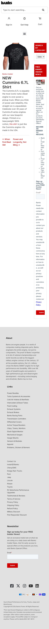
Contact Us (11, 461)
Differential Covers (14, 422)
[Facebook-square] (12, 586)
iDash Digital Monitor (15, 431)
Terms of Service (13, 499)
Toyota (9, 487)
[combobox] (24, 10)
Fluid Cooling (12, 406)
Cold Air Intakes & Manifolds (18, 400)
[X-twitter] (18, 586)
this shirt (13, 124)
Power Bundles (13, 393)
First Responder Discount (17, 515)
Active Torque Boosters (16, 425)
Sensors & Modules (14, 441)
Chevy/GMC (11, 468)
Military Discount (13, 512)
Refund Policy (12, 508)
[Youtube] (31, 586)
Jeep (9, 477)
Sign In (9, 25)
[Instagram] (24, 586)
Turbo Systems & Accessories (18, 396)
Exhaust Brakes (13, 412)
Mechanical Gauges (14, 435)
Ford (9, 474)
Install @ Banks (13, 464)
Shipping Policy (13, 505)
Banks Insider (7, 74)
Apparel (10, 444)
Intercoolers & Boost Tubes (17, 403)
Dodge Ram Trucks (14, 471)
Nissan (9, 484)
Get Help (24, 25)
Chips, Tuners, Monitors (16, 428)
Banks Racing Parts (14, 415)
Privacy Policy (12, 502)
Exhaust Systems (13, 409)
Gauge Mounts (12, 438)
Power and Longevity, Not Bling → (19, 142)
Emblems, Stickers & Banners (18, 447)
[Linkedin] (37, 586)
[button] (25, 34)
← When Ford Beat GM (6, 142)
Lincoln (10, 480)
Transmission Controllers (16, 419)
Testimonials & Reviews (16, 496)
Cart (40, 24)
